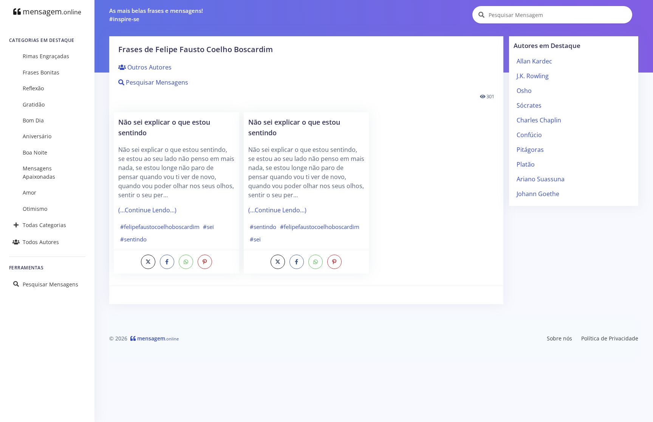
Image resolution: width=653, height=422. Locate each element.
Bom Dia (33, 120)
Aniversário (37, 136)
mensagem (51, 11)
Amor (29, 192)
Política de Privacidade (609, 338)
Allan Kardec (534, 61)
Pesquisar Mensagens (50, 284)
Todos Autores (41, 242)
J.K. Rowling (533, 76)
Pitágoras (530, 149)
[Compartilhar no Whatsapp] (186, 262)
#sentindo (133, 239)
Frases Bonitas (41, 72)
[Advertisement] (574, 265)
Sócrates (529, 105)
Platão (526, 164)
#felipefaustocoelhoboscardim (160, 226)
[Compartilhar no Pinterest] (205, 262)
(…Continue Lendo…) (147, 210)
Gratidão (34, 104)
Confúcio (529, 135)
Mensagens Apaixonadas (39, 172)
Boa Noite (35, 152)
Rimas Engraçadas (46, 56)
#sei (208, 226)
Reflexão (33, 88)
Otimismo (35, 208)
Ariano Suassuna (541, 179)
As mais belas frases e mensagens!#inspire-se (156, 15)
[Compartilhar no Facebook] (167, 262)
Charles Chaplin (539, 120)
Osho (524, 91)
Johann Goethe (538, 194)
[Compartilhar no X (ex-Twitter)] (148, 262)
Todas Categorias (44, 225)
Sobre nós (559, 338)
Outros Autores (149, 67)
